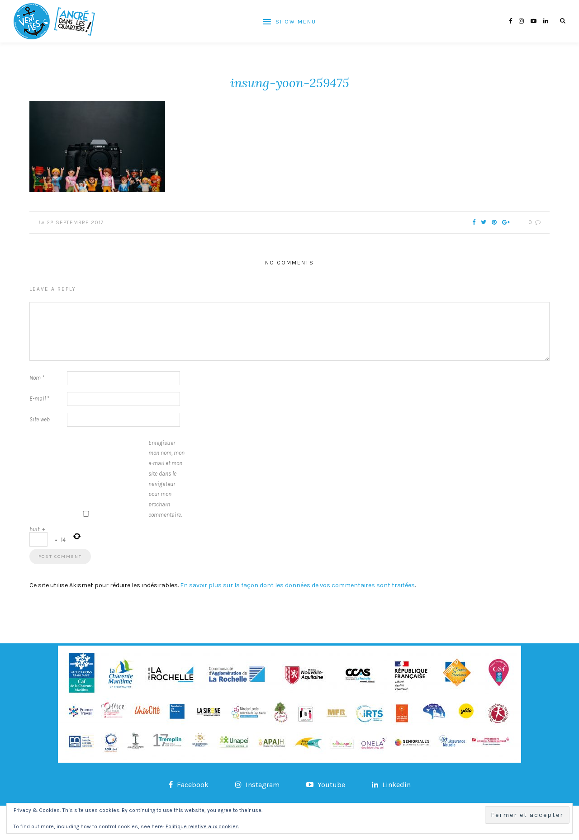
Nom (36, 377)
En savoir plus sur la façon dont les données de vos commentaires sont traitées (297, 585)
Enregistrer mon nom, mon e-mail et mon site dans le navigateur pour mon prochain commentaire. (166, 478)
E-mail (39, 398)
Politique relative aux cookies (202, 826)
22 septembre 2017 (75, 222)
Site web (39, 419)
